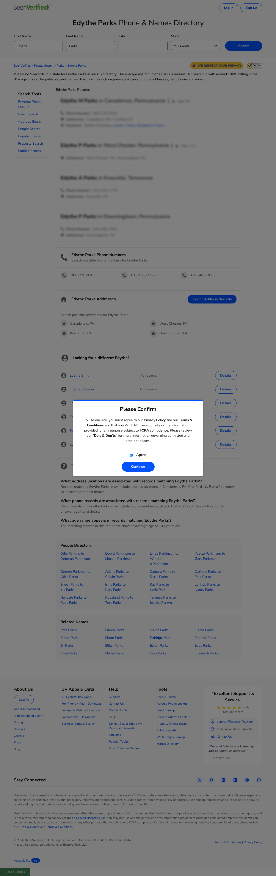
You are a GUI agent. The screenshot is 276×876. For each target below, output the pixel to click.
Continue (138, 466)
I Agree (140, 454)
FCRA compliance (154, 430)
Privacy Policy (155, 420)
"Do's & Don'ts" (105, 435)
